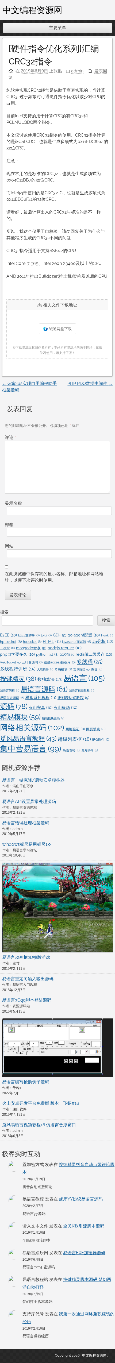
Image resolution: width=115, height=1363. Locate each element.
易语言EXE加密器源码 (84, 1252)
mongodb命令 (31, 648)
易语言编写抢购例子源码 (25, 1081)
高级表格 (71, 750)
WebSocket (10, 662)
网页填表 (95, 729)
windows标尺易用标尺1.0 (26, 844)
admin (77, 71)
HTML (52, 641)
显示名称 (13, 503)
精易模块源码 (53, 718)
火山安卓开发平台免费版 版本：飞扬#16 (40, 1103)
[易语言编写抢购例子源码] (57, 1048)
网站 (9, 546)
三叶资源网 (32, 662)
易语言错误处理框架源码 (25, 822)
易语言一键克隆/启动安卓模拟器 (33, 780)
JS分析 (102, 641)
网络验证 (75, 729)
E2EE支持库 (29, 635)
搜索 (4, 612)
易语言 (84, 678)
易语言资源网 (12, 698)
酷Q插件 (100, 740)
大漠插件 (45, 669)
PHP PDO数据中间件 (90, 383)
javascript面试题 (76, 642)
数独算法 (49, 679)
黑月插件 (90, 750)
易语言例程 (9, 690)
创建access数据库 (59, 662)
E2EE (8, 635)
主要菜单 (57, 27)
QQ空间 (67, 654)
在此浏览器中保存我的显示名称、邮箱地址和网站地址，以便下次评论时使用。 (54, 577)
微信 (96, 669)
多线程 (89, 661)
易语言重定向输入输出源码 (27, 978)
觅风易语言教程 (28, 738)
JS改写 (7, 648)
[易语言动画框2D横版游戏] (57, 909)
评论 (10, 437)
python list (47, 654)
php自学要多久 (17, 654)
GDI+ (59, 635)
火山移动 (65, 707)
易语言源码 (44, 689)
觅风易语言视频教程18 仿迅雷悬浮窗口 (39, 1124)
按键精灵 (18, 678)
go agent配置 (84, 635)
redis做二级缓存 (94, 654)
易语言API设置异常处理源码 (29, 801)
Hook (107, 635)
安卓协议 (81, 669)
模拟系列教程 (40, 697)
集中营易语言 (30, 748)
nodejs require (65, 648)
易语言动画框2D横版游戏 (26, 957)
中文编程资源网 (32, 10)
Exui (46, 635)
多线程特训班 (18, 668)
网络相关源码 (32, 727)
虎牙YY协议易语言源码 (81, 1199)
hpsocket (32, 642)
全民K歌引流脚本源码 (83, 1226)
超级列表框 (74, 739)
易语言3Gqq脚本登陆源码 (26, 1000)
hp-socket (11, 642)
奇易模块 (63, 669)
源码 (14, 706)
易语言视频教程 (81, 690)
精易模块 (20, 717)
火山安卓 (40, 707)
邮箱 (9, 524)
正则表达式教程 (73, 698)
